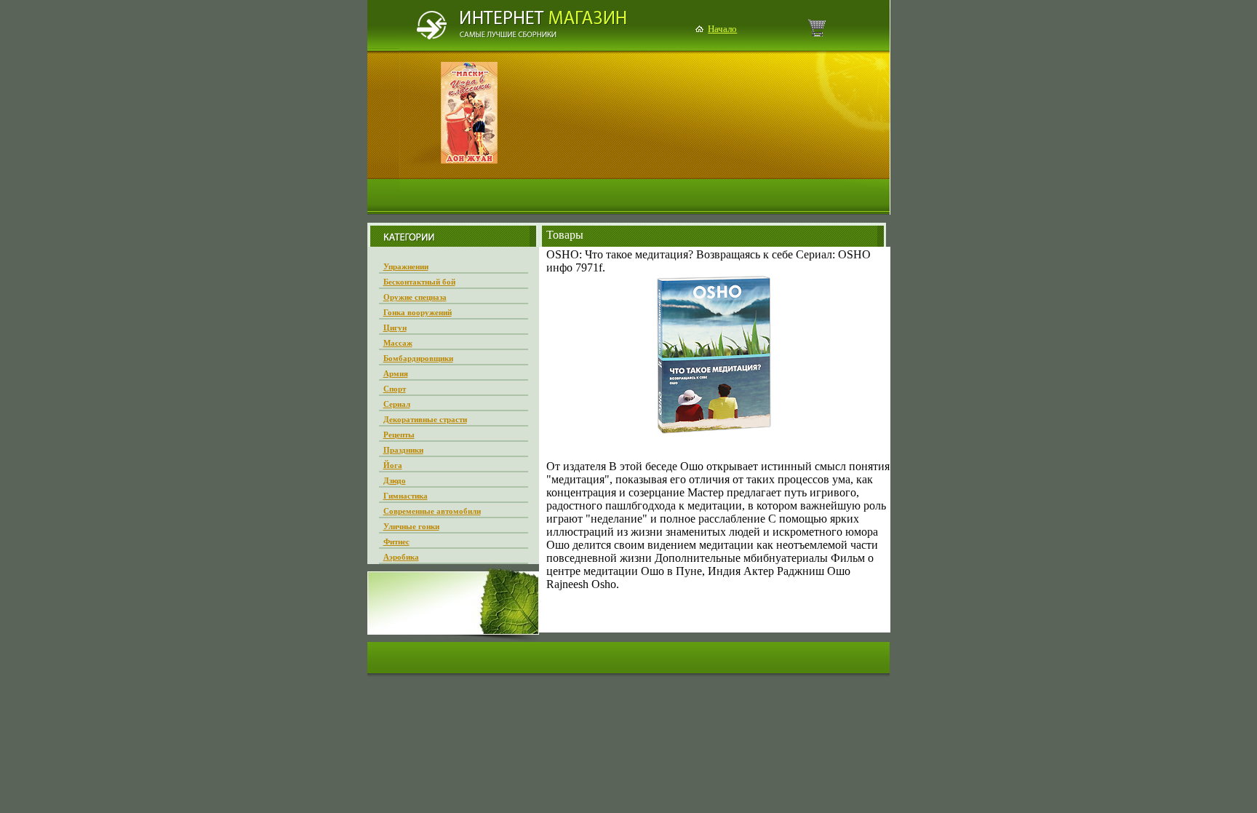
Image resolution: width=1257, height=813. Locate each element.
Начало (722, 28)
